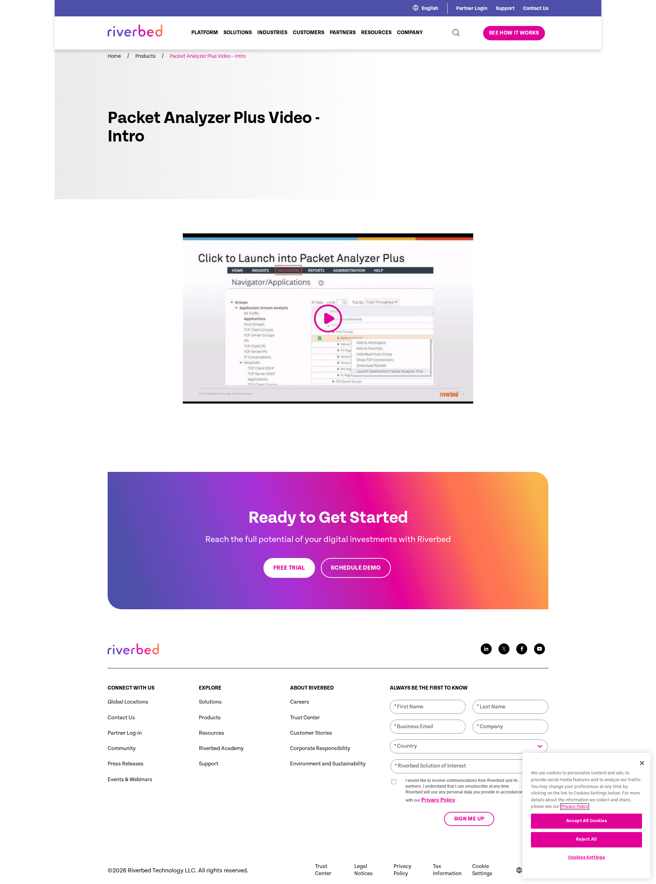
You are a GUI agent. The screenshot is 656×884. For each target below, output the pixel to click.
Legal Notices (363, 870)
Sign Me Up (469, 819)
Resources (211, 733)
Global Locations (128, 702)
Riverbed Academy (221, 748)
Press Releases (126, 764)
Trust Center (305, 718)
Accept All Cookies (586, 821)
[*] (428, 699)
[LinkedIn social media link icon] (486, 648)
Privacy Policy (438, 800)
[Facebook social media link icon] (521, 648)
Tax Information (447, 870)
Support (505, 8)
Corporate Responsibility (320, 748)
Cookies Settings (586, 857)
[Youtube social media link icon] (539, 648)
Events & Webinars (130, 779)
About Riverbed (312, 688)
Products (210, 718)
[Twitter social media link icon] (503, 648)
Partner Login (471, 8)
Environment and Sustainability (328, 764)
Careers (299, 702)
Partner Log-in (125, 733)
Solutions (210, 702)
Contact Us (535, 8)
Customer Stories (311, 733)
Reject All (586, 839)
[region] (586, 816)
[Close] (642, 763)
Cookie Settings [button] (482, 870)
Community (122, 748)
